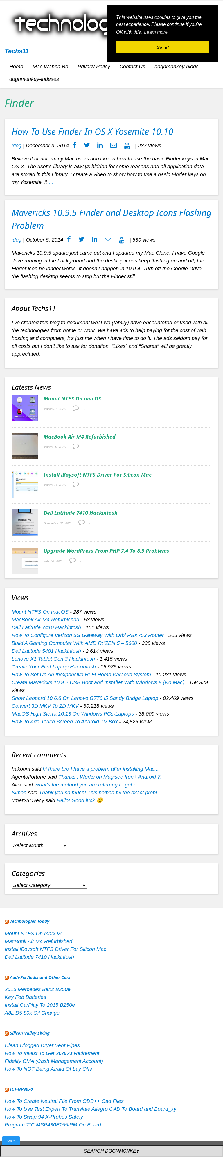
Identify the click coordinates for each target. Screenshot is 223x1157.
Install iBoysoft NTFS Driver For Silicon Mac (98, 474)
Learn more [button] (156, 32)
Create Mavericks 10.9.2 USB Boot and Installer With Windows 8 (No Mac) (98, 682)
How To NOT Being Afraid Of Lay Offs (48, 1069)
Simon (19, 792)
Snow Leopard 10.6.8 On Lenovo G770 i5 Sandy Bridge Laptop (85, 698)
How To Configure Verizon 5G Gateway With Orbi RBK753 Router (88, 635)
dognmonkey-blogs (176, 66)
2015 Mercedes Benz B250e (38, 989)
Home (16, 66)
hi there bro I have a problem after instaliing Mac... (101, 769)
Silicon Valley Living (30, 1033)
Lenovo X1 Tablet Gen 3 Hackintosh (53, 659)
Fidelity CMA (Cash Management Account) (54, 1061)
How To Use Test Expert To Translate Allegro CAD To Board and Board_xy (90, 1109)
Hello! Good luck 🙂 (80, 800)
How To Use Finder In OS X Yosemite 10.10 (92, 131)
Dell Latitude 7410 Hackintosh (81, 512)
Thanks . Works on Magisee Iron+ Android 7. (110, 777)
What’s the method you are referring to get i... (86, 785)
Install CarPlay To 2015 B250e (40, 1005)
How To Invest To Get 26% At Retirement (52, 1053)
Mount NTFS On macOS (72, 398)
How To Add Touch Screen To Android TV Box (65, 722)
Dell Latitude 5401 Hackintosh (46, 651)
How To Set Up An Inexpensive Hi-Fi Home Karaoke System (81, 674)
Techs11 (17, 51)
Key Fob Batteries (25, 997)
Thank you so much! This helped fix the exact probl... (100, 792)
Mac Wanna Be (50, 66)
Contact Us (132, 66)
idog (16, 146)
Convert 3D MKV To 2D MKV (45, 706)
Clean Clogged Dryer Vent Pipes (42, 1045)
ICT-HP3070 (21, 1089)
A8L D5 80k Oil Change (32, 1013)
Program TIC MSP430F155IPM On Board (53, 1125)
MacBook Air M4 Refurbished (80, 436)
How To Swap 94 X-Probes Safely (44, 1117)
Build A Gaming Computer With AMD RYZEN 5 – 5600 (74, 643)
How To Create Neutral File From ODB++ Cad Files (64, 1101)
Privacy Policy (94, 66)
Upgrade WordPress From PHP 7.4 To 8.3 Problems (106, 550)
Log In (11, 1140)
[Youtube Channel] (127, 146)
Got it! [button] (163, 47)
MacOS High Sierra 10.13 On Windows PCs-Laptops (73, 714)
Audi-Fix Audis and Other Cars (40, 977)
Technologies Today (29, 921)
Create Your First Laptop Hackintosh (54, 667)
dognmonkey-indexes (34, 79)
